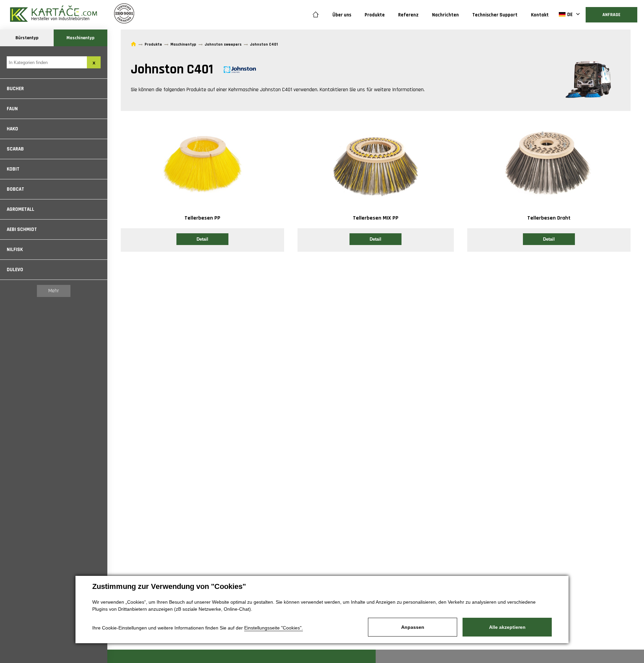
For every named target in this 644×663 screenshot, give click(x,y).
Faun (12, 109)
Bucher (15, 88)
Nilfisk (15, 249)
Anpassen (412, 627)
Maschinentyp (80, 38)
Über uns (341, 15)
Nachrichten (445, 15)
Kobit (13, 169)
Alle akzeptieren (507, 627)
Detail (202, 239)
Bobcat (15, 189)
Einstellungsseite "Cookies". (273, 627)
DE (570, 14)
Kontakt (540, 15)
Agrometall (20, 209)
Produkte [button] (375, 15)
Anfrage (611, 15)
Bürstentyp (27, 38)
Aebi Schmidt (22, 229)
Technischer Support (495, 15)
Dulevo (15, 269)
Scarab (15, 149)
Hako (12, 129)
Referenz (408, 15)
